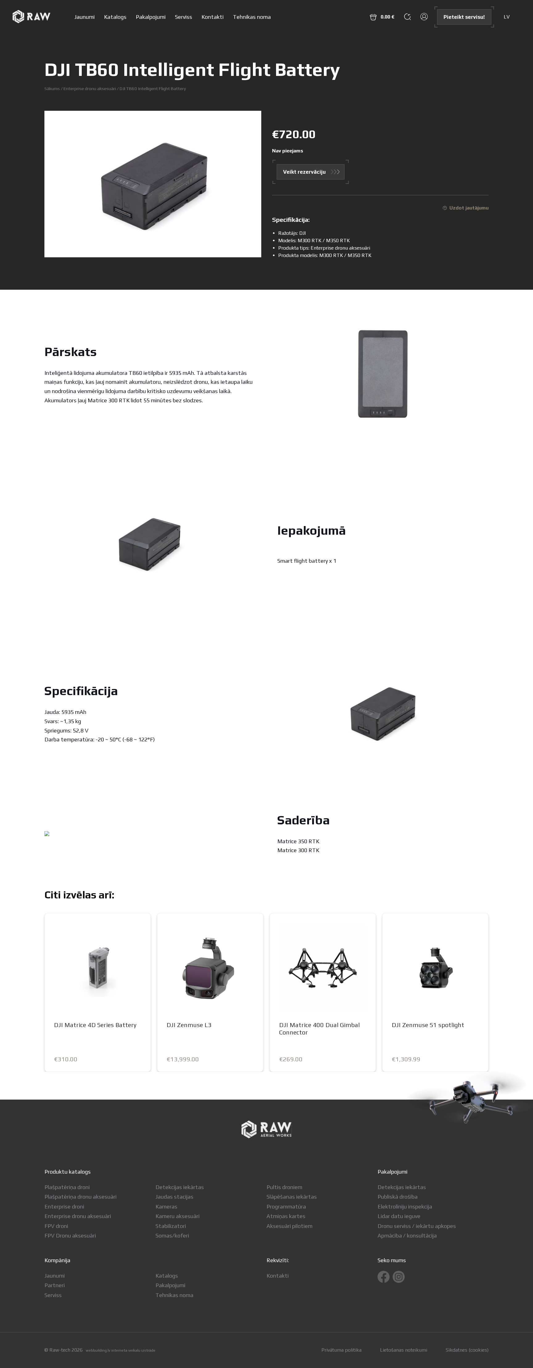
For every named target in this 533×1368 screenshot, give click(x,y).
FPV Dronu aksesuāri (70, 1235)
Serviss (183, 17)
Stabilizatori (170, 1226)
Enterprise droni (64, 1206)
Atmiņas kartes (285, 1216)
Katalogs (115, 17)
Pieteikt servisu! (464, 17)
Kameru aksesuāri (177, 1216)
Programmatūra (286, 1206)
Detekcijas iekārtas (179, 1187)
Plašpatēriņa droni (67, 1187)
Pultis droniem (284, 1187)
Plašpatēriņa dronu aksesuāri (80, 1196)
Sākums (52, 88)
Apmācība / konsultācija (407, 1235)
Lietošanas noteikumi (403, 1350)
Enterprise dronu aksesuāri (90, 88)
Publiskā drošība (398, 1196)
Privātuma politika (341, 1350)
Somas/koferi (172, 1235)
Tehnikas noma (252, 17)
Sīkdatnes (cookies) (467, 1350)
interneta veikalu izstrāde (133, 1350)
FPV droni (56, 1226)
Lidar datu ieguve (399, 1216)
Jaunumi (84, 17)
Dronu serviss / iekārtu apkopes (417, 1226)
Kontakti (212, 17)
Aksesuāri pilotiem (289, 1226)
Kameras (166, 1206)
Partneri (54, 1285)
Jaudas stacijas (174, 1196)
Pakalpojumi (151, 17)
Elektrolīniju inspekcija (405, 1206)
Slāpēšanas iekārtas (291, 1196)
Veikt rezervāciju (304, 172)
